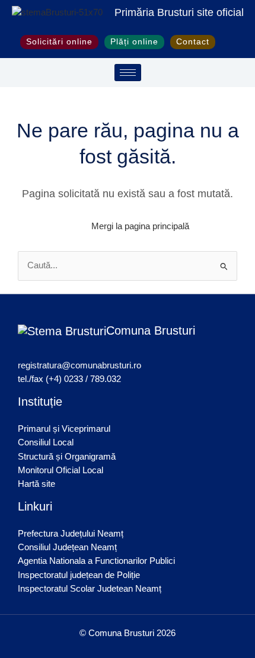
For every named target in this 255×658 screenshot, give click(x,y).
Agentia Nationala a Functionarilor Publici (96, 561)
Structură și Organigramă (67, 456)
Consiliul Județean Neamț (67, 547)
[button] (228, 42)
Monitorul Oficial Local (60, 470)
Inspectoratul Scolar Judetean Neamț (89, 588)
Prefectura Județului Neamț (70, 533)
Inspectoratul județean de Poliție (79, 575)
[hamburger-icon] (127, 72)
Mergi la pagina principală (140, 226)
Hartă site (36, 484)
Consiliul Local (46, 442)
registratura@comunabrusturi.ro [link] (79, 365)
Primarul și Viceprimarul (64, 429)
